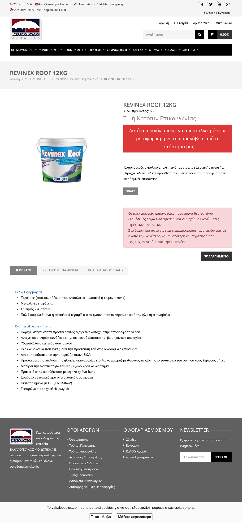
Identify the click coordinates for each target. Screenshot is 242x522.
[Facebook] (202, 4)
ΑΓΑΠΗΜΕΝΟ (218, 256)
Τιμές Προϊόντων (81, 475)
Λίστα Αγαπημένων (139, 457)
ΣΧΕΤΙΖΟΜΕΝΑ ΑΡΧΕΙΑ (60, 270)
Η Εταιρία (181, 23)
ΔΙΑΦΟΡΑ (189, 50)
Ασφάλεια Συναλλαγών (85, 481)
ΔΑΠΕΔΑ (138, 50)
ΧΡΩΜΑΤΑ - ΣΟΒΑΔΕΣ (163, 50)
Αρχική (164, 23)
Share (130, 191)
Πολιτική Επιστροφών (84, 469)
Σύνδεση (209, 13)
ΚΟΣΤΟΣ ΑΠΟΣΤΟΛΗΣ (106, 270)
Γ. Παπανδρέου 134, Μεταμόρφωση (99, 4)
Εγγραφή (224, 13)
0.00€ (224, 34)
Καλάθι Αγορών (137, 451)
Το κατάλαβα (101, 517)
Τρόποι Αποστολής (82, 451)
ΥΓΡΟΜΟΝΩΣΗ (49, 50)
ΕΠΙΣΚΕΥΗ (95, 50)
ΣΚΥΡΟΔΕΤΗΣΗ (117, 50)
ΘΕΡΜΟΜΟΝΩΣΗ (22, 50)
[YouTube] (219, 4)
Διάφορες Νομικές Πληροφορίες (92, 487)
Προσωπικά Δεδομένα (84, 463)
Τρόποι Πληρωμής (82, 445)
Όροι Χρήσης (78, 439)
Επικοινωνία (223, 23)
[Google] (228, 4)
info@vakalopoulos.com (54, 4)
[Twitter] (211, 4)
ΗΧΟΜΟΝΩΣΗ (74, 50)
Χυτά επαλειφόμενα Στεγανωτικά (75, 79)
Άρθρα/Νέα (201, 23)
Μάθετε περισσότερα (134, 517)
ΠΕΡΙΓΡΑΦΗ (24, 270)
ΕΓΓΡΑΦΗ (222, 457)
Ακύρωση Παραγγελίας (85, 457)
